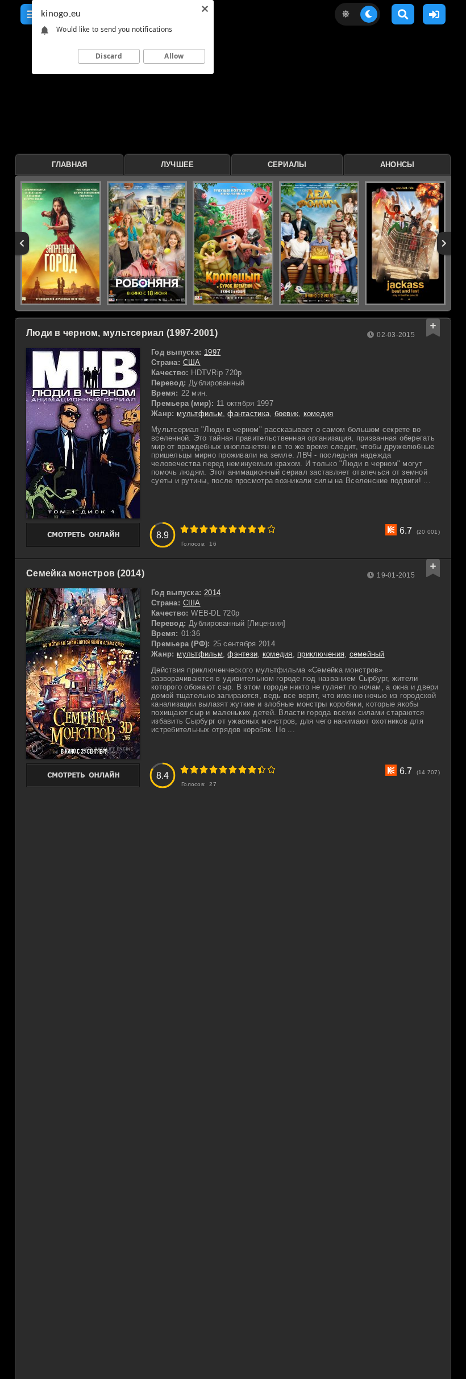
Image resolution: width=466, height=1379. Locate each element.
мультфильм (200, 413)
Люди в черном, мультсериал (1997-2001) (122, 333)
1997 (212, 352)
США (192, 362)
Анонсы (397, 164)
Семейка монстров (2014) (85, 573)
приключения (320, 654)
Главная (70, 164)
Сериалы (287, 164)
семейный (367, 654)
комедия (318, 413)
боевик (286, 413)
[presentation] (22, 243)
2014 (212, 592)
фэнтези (242, 654)
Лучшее (177, 164)
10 (271, 529)
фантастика (248, 413)
